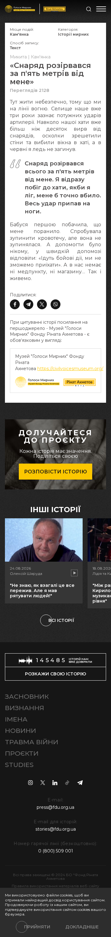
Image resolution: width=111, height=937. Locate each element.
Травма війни (31, 742)
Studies (19, 765)
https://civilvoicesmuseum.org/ (70, 368)
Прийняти (37, 927)
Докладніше (82, 927)
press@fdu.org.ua (55, 807)
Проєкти (22, 753)
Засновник (27, 696)
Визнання (24, 708)
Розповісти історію (55, 472)
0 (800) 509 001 (55, 851)
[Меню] (101, 9)
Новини (20, 730)
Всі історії (61, 620)
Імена (16, 719)
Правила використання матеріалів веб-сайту (55, 886)
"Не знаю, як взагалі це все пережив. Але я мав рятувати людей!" (42, 591)
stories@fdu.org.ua (55, 829)
